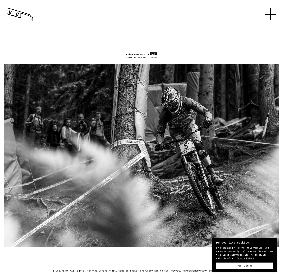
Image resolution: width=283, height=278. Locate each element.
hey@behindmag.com (195, 270)
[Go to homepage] (20, 20)
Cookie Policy (245, 258)
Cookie (175, 270)
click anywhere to (141, 54)
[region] (244, 255)
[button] (270, 23)
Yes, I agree (245, 265)
